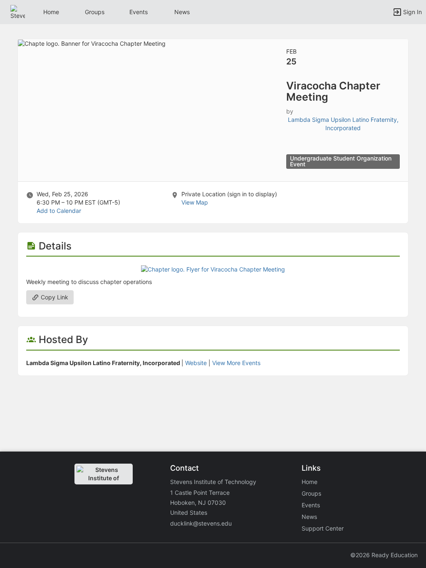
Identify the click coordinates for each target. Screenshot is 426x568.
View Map (194, 202)
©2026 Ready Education (384, 554)
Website (196, 362)
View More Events (236, 362)
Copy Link (53, 297)
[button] (17, 11)
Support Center (323, 528)
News (182, 11)
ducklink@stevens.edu (201, 523)
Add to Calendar (59, 210)
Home (309, 481)
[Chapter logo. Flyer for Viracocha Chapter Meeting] (213, 268)
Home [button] (51, 11)
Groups (94, 11)
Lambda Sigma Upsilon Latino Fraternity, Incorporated (343, 123)
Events (138, 11)
